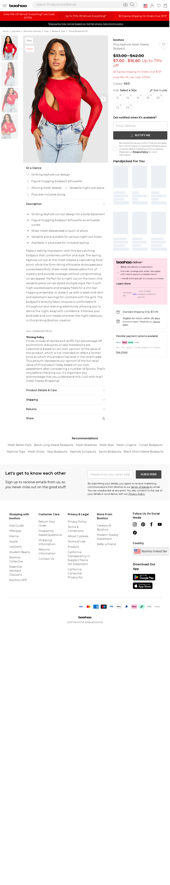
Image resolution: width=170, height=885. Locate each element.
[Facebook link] (151, 524)
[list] (65, 99)
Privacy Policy (140, 152)
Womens (16, 31)
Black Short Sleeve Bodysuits (143, 451)
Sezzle (13, 541)
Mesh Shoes (36, 451)
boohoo (118, 39)
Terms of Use (76, 541)
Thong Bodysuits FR (78, 31)
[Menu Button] (5, 6)
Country (138, 543)
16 (138, 97)
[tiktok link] (135, 533)
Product (73, 546)
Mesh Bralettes (86, 445)
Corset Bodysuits (150, 445)
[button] (145, 6)
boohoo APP (18, 580)
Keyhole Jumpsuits (83, 451)
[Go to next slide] (103, 99)
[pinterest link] (143, 524)
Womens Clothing (32, 31)
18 (148, 97)
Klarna (13, 536)
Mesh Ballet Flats (19, 445)
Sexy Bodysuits (57, 451)
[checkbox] (115, 149)
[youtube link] (160, 524)
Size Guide (16, 525)
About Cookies (78, 536)
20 (158, 97)
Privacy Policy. (136, 494)
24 (127, 107)
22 (117, 107)
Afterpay (15, 530)
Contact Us (46, 558)
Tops (46, 31)
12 (117, 97)
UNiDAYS (15, 546)
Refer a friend (106, 544)
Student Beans (19, 552)
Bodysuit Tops (58, 31)
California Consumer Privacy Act (75, 573)
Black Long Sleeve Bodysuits (53, 445)
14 (127, 97)
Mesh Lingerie (126, 445)
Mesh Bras (106, 445)
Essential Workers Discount (15, 570)
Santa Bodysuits (110, 451)
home (5, 31)
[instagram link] (135, 524)
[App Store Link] (144, 581)
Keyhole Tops (16, 451)
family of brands (140, 487)
